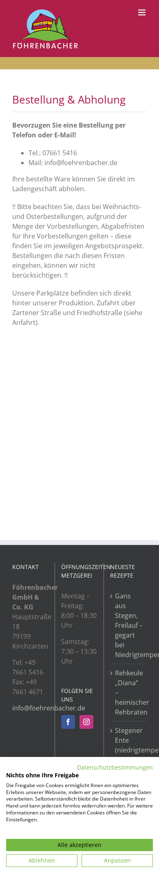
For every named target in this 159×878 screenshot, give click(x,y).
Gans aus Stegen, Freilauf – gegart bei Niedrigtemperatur (129, 625)
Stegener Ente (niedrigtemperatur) (129, 740)
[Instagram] (86, 722)
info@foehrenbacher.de (48, 708)
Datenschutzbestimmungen (115, 767)
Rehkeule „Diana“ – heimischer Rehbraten (129, 692)
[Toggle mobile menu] (142, 12)
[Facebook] (68, 722)
